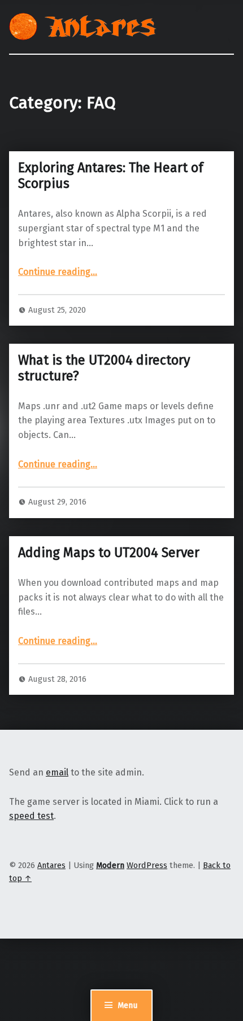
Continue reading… (57, 271)
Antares (51, 865)
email (57, 772)
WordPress (147, 865)
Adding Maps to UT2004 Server (108, 552)
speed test (31, 815)
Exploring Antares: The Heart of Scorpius (110, 175)
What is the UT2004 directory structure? (104, 368)
